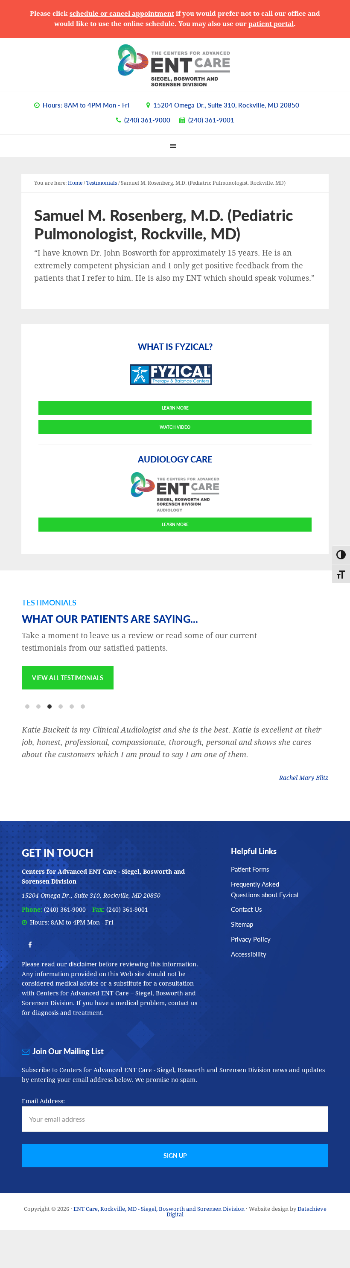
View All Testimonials (67, 677)
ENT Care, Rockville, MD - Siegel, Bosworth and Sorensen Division (175, 65)
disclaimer (83, 963)
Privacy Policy (251, 938)
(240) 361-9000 (147, 119)
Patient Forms (250, 868)
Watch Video (175, 427)
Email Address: (43, 1101)
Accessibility (248, 953)
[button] (175, 145)
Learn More (175, 408)
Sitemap (242, 923)
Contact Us (246, 908)
